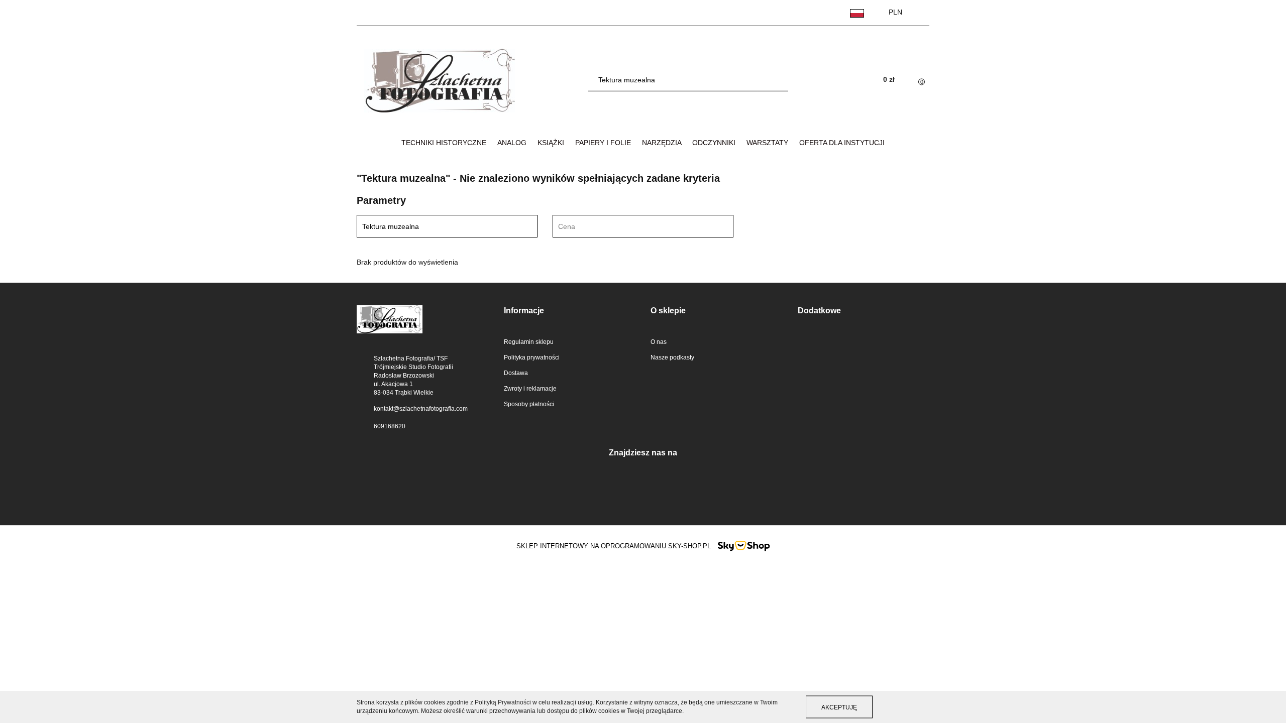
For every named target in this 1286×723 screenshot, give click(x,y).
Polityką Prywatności (503, 702)
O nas (659, 341)
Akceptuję (839, 706)
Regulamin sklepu (529, 341)
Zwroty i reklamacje (530, 388)
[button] (570, 311)
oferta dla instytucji (842, 143)
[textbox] (634, 226)
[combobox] (643, 226)
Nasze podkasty (672, 357)
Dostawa (516, 373)
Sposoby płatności (529, 404)
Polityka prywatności (532, 357)
